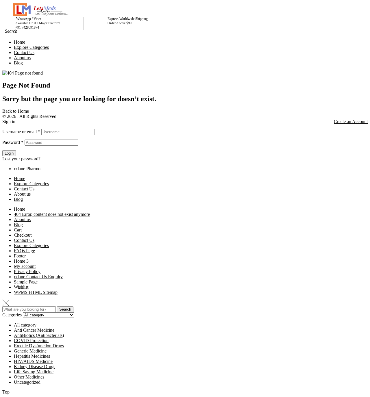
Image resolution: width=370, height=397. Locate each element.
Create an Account (351, 121)
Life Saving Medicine (33, 371)
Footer (20, 255)
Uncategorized (27, 382)
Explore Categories (31, 183)
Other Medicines (29, 376)
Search (65, 309)
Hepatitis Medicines (32, 356)
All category (25, 324)
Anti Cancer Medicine (34, 330)
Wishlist (21, 287)
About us (22, 194)
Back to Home (15, 111)
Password (12, 142)
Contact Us (24, 188)
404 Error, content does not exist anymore (52, 214)
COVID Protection (31, 340)
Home (19, 178)
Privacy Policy (27, 271)
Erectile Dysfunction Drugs (39, 345)
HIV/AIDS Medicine (33, 361)
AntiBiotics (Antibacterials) (39, 335)
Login (9, 153)
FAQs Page (24, 250)
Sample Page (26, 281)
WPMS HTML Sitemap (36, 292)
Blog (18, 199)
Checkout (23, 235)
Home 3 (21, 261)
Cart (18, 229)
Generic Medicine (30, 350)
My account (25, 266)
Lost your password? (21, 158)
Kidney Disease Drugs (34, 366)
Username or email (21, 131)
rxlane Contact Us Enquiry (38, 276)
